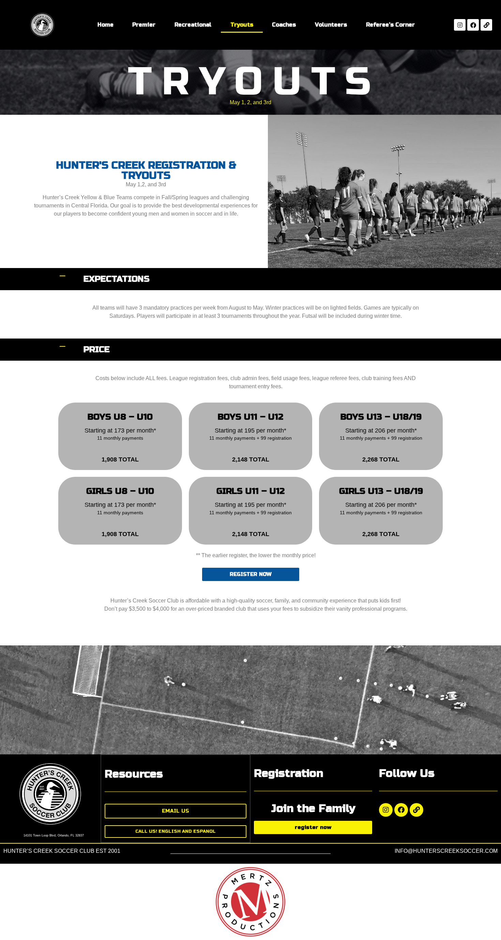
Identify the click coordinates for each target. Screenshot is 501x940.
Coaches (284, 24)
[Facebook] (473, 25)
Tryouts (241, 24)
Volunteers (331, 24)
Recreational (192, 24)
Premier (143, 24)
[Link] (486, 25)
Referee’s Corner (390, 24)
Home (105, 24)
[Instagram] (460, 25)
